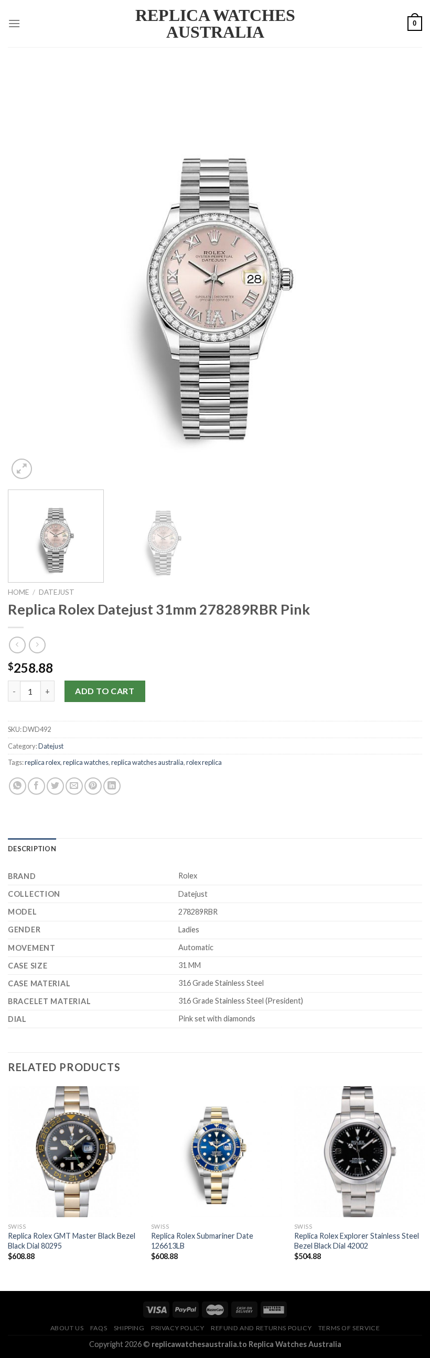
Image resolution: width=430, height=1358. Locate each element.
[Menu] (14, 23)
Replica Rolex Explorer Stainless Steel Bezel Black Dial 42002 (356, 1240)
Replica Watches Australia (215, 23)
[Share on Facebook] (36, 786)
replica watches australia (147, 762)
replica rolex (42, 762)
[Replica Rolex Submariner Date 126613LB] (216, 1151)
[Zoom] (22, 469)
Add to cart (104, 691)
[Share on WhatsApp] (17, 786)
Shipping (129, 1328)
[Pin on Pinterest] (93, 786)
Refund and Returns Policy (261, 1328)
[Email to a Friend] (74, 786)
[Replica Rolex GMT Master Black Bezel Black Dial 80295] (73, 1151)
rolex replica (204, 762)
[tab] (32, 848)
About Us (67, 1328)
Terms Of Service (349, 1328)
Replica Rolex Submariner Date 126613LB (202, 1240)
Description (32, 848)
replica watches (86, 762)
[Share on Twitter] (55, 786)
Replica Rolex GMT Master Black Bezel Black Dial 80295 (71, 1240)
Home (18, 592)
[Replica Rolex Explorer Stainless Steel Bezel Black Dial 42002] (359, 1151)
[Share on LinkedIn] (112, 786)
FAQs (98, 1328)
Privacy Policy (178, 1328)
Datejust (56, 592)
